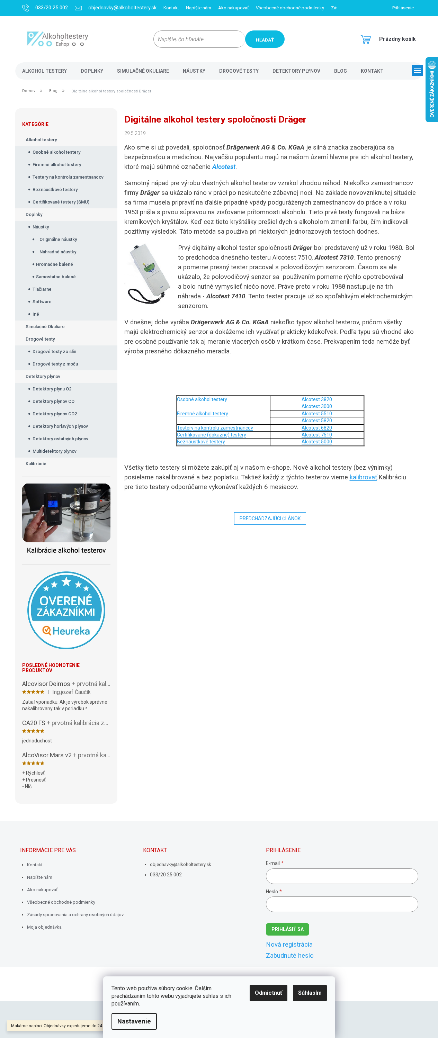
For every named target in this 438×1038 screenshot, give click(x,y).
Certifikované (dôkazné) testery (211, 434)
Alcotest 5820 (317, 420)
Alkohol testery (41, 139)
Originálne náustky (58, 239)
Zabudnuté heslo (290, 955)
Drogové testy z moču (55, 364)
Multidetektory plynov (55, 451)
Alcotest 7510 (317, 434)
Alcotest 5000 (317, 441)
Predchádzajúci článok (270, 518)
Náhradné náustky (57, 251)
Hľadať (265, 40)
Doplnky (34, 214)
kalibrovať (363, 477)
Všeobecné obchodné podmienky (290, 7)
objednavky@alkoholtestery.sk (180, 864)
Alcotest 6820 (317, 428)
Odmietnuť (268, 993)
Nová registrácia (289, 944)
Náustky (41, 226)
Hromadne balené (54, 264)
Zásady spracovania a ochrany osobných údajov (75, 914)
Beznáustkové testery (55, 189)
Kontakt (171, 7)
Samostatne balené (56, 276)
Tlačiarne (42, 289)
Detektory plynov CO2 (55, 413)
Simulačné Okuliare (45, 326)
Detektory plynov (43, 376)
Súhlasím (310, 993)
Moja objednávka (44, 927)
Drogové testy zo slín (54, 351)
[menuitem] (44, 71)
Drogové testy (40, 339)
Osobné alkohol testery (56, 152)
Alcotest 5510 (317, 413)
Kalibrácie (36, 463)
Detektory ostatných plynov (60, 438)
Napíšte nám (198, 7)
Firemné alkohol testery (57, 164)
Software (42, 301)
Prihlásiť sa (287, 929)
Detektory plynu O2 (52, 388)
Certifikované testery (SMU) (61, 202)
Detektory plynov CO (53, 401)
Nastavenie (134, 1021)
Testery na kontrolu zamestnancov (68, 177)
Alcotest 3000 (317, 406)
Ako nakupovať (233, 7)
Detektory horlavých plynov (60, 426)
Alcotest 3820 (317, 399)
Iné (36, 314)
